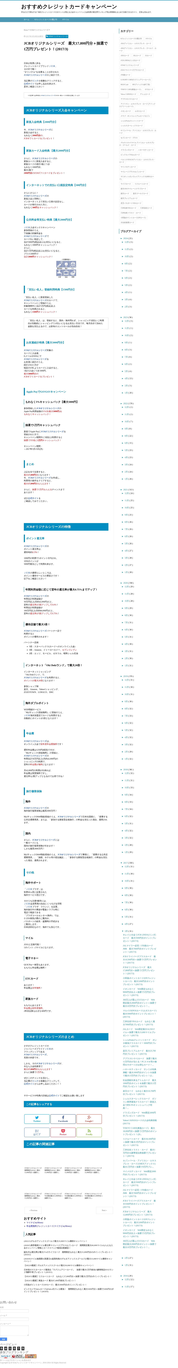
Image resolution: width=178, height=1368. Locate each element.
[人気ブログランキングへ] (17, 1358)
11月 (127, 249)
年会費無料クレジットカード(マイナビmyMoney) (49, 1226)
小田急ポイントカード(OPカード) (133, 218)
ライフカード (126, 184)
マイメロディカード (128, 167)
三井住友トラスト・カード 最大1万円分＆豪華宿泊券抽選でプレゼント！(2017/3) (139, 1153)
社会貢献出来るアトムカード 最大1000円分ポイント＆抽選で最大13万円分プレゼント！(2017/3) (139, 1083)
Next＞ (104, 1210)
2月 (126, 307)
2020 (125, 583)
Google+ (89, 1121)
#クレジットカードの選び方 (46, 19)
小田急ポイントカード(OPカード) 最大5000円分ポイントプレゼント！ (55, 1285)
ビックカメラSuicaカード (130, 155)
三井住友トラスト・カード (131, 213)
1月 (126, 393)
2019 (125, 676)
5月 (126, 285)
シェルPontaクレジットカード (132, 121)
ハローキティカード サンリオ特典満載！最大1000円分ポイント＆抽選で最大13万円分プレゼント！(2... (139, 1072)
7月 (126, 271)
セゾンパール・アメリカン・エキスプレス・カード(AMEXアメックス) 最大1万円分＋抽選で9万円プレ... (140, 1163)
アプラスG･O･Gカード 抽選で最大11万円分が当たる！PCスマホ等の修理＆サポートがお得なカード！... (140, 1061)
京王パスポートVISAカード (131, 203)
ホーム (26, 19)
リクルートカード (141, 184)
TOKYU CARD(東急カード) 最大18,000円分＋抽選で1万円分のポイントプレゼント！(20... (140, 1131)
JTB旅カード (125, 75)
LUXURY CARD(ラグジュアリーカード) (136, 80)
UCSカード (149, 89)
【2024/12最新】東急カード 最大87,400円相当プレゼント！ (50, 1281)
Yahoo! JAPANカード (128, 94)
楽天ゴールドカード (140, 193)
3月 (126, 299)
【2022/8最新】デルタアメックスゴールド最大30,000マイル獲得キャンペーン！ (59, 1265)
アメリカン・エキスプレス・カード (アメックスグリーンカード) (137, 105)
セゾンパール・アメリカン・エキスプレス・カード (137, 131)
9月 (126, 342)
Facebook (63, 1121)
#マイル (66, 19)
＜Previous (33, 1210)
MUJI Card (124, 84)
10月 (127, 256)
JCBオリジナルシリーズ (130, 65)
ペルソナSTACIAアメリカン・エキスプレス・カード (137, 161)
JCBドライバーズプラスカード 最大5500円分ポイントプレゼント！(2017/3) (139, 1204)
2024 (125, 238)
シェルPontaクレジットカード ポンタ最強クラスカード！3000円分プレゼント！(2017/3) (140, 1043)
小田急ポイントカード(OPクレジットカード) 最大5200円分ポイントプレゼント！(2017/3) (139, 981)
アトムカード (145, 94)
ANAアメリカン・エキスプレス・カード (136, 43)
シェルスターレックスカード (132, 126)
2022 (125, 403)
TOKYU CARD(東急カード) (131, 89)
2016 (125, 1276)
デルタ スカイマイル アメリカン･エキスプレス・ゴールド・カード (137, 144)
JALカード (137, 56)
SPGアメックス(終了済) (141, 84)
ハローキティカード (145, 150)
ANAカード (125, 56)
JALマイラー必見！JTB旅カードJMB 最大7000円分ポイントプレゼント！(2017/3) (139, 948)
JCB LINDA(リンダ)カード (130, 60)
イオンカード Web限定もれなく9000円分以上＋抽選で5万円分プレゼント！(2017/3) (139, 992)
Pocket (63, 1134)
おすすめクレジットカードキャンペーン (69, 7)
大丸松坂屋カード (127, 222)
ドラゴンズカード (127, 150)
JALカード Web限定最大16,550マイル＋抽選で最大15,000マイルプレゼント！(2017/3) (139, 1032)
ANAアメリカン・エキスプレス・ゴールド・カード (137, 49)
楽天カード (125, 193)
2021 (125, 489)
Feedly (89, 1134)
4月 (126, 292)
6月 (126, 278)
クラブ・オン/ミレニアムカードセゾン (135, 116)
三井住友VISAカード (128, 208)
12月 (127, 242)
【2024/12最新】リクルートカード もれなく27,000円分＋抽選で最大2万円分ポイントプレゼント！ (68, 1276)
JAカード (148, 56)
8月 (126, 263)
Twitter (37, 1121)
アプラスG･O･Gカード (129, 99)
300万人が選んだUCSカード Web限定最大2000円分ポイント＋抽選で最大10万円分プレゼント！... (139, 1003)
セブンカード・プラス (129, 138)
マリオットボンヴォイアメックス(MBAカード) (136, 178)
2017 (125, 863)
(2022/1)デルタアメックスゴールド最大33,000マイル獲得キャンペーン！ (55, 1241)
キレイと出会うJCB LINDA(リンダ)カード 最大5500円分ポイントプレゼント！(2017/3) (139, 938)
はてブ (36, 1132)
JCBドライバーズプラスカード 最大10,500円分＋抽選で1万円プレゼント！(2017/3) (140, 959)
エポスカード (140, 111)
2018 (125, 769)
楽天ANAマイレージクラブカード (133, 189)
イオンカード (126, 111)
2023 (125, 317)
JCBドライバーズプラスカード (132, 70)
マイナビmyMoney (34, 1222)
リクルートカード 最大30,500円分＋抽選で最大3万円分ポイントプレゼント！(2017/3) (139, 1142)
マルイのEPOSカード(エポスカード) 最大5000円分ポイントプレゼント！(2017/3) (141, 1013)
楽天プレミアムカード (129, 198)
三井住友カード (146, 208)
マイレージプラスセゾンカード (132, 172)
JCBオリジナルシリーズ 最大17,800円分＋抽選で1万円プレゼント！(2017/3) (139, 970)
